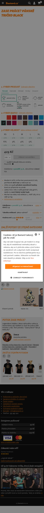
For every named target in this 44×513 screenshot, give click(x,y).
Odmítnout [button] (23, 272)
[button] (22, 277)
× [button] (39, 234)
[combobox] (36, 234)
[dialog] (22, 256)
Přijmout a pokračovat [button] (23, 266)
